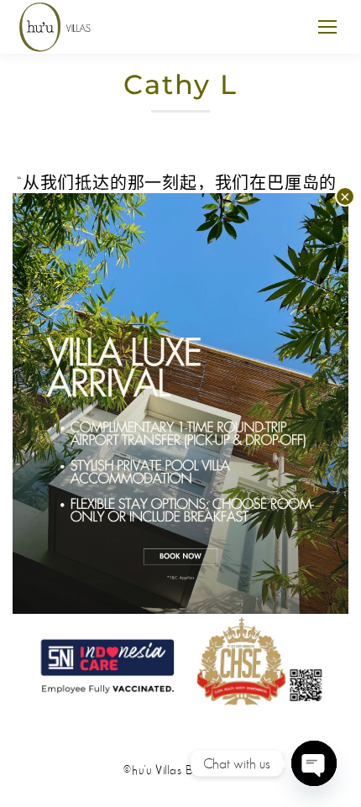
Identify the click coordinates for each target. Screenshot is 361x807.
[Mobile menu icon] (327, 27)
